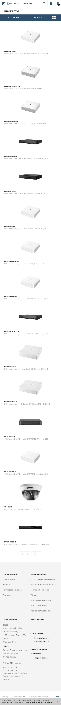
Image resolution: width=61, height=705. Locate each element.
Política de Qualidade (40, 611)
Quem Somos (9, 579)
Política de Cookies (38, 605)
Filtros (38, 17)
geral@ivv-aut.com (14, 663)
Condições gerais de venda (42, 579)
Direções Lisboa (41, 642)
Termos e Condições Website (39, 592)
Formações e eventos (12, 590)
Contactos (7, 595)
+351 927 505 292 (41, 658)
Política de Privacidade (40, 600)
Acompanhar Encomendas (42, 584)
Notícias (6, 584)
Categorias (13, 17)
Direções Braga (41, 638)
